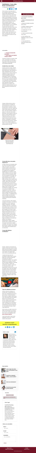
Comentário (5, 435)
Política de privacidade (9, 449)
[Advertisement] (9, 43)
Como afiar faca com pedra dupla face (9, 397)
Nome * (4, 426)
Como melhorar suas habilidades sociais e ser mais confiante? (27, 38)
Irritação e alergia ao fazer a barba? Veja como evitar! (27, 27)
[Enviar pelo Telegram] (12, 9)
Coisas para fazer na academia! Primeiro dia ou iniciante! (26, 42)
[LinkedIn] (15, 332)
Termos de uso (26, 449)
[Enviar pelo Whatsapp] (7, 9)
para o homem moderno (7, 314)
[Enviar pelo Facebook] (10, 9)
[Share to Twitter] (14, 9)
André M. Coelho (11, 7)
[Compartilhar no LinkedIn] (16, 9)
